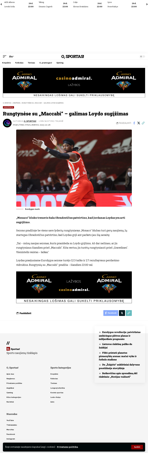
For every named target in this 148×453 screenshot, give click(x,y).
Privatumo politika (67, 447)
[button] (137, 447)
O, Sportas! (72, 56)
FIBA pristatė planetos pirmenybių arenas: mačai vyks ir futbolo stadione (118, 356)
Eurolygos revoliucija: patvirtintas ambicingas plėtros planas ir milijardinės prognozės (119, 335)
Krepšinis (8, 107)
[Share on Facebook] (134, 123)
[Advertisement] (74, 31)
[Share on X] (139, 123)
